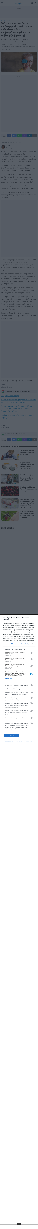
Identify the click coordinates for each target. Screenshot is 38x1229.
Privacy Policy (29, 741)
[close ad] (19, 1224)
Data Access (19, 741)
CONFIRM (11, 735)
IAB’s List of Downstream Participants (21, 644)
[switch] (31, 653)
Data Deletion (9, 741)
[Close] (34, 618)
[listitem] (19, 649)
